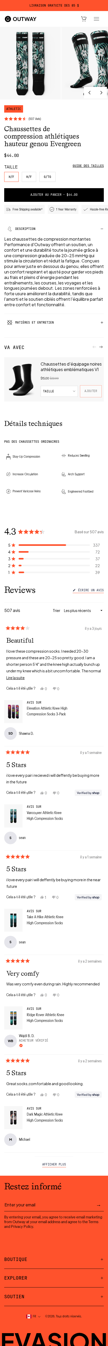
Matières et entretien (34, 322)
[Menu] (96, 19)
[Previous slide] (94, 347)
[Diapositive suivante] (101, 92)
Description (25, 229)
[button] (54, 545)
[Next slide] (101, 347)
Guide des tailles (88, 165)
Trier (57, 610)
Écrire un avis (90, 591)
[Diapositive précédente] (89, 92)
